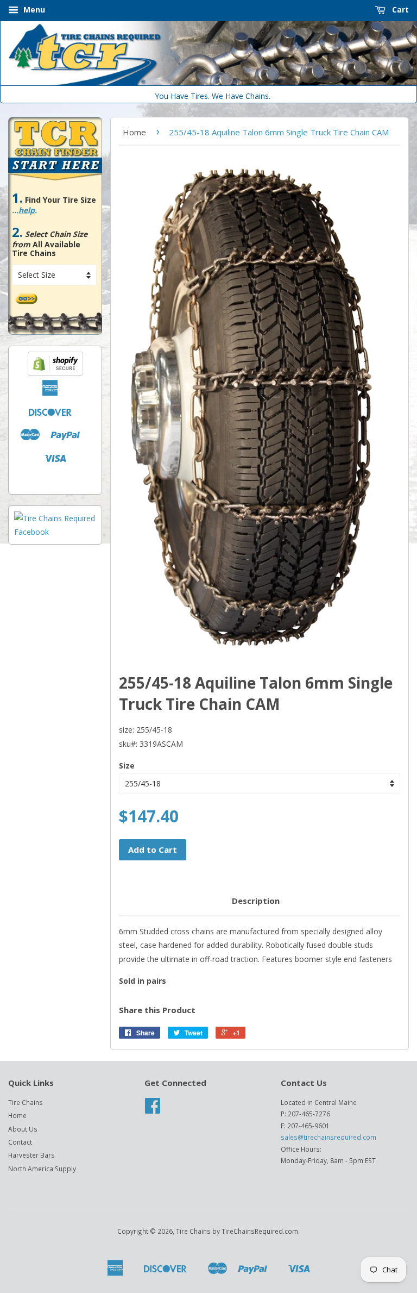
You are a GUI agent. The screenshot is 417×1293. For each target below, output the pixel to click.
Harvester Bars (31, 1155)
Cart (399, 9)
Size (127, 765)
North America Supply (42, 1168)
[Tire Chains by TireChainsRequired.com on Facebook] (152, 1109)
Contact (20, 1142)
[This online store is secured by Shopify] (55, 372)
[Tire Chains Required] (55, 532)
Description (256, 900)
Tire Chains (25, 1102)
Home (134, 132)
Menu (33, 9)
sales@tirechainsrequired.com (328, 1137)
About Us (22, 1129)
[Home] (208, 83)
